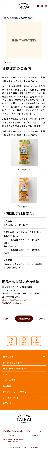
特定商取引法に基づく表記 (13, 431)
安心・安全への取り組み (14, 368)
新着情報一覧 (24, 318)
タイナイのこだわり (12, 362)
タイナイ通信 (9, 380)
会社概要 (35, 435)
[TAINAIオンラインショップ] (23, 6)
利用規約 (13, 435)
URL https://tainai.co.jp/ (14, 299)
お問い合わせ (9, 403)
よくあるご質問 (10, 397)
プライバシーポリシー (35, 431)
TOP (6, 18)
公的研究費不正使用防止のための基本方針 (13, 440)
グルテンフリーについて (14, 391)
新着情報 (13, 18)
